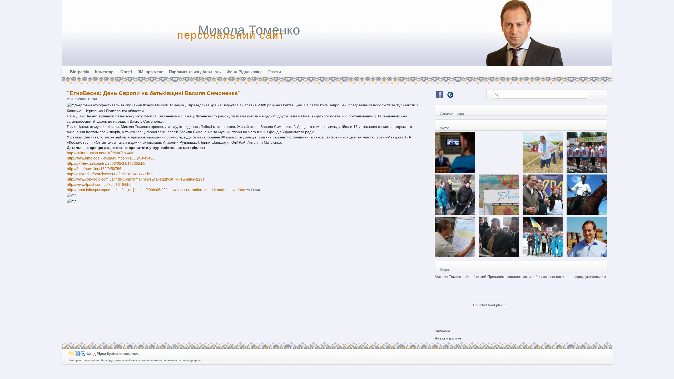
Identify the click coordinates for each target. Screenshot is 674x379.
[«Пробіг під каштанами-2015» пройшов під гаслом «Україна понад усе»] (587, 151)
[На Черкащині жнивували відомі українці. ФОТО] (543, 151)
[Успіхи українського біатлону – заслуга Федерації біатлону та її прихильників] (543, 236)
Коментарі (105, 71)
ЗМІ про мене (150, 71)
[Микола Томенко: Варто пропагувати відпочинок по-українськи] (543, 194)
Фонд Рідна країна (244, 71)
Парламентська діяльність (195, 71)
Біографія (79, 71)
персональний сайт (230, 34)
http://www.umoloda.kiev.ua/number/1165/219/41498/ (111, 158)
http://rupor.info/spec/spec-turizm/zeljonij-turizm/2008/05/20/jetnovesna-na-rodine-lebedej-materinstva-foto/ (156, 189)
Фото (444, 128)
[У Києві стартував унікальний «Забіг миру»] (499, 194)
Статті (126, 71)
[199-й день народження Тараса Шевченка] (499, 236)
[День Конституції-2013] (455, 236)
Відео (445, 269)
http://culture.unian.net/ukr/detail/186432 (100, 152)
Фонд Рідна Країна (102, 353)
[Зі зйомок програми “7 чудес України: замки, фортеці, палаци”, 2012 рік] (587, 236)
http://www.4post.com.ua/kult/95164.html (100, 184)
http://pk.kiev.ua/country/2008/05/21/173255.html (107, 163)
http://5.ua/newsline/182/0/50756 (94, 168)
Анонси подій (452, 113)
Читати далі (448, 338)
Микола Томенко (249, 29)
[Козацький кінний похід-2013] (587, 194)
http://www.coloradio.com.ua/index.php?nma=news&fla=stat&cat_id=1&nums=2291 (136, 179)
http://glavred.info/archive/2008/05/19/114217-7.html (110, 173)
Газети (274, 71)
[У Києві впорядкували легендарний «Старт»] (455, 194)
